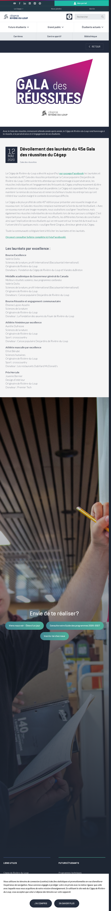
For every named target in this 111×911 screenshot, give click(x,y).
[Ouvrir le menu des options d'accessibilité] (69, 17)
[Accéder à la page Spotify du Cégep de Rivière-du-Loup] (40, 3)
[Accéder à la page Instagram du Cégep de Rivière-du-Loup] (35, 3)
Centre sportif (54, 36)
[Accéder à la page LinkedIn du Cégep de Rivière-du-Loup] (25, 3)
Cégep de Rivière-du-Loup (16, 872)
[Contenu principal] (54, 218)
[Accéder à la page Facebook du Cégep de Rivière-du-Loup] (19, 3)
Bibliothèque (90, 36)
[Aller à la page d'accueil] (15, 17)
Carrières (18, 36)
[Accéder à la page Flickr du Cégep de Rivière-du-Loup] (30, 3)
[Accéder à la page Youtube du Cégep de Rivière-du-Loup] (14, 3)
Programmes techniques (70, 872)
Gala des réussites (28, 162)
